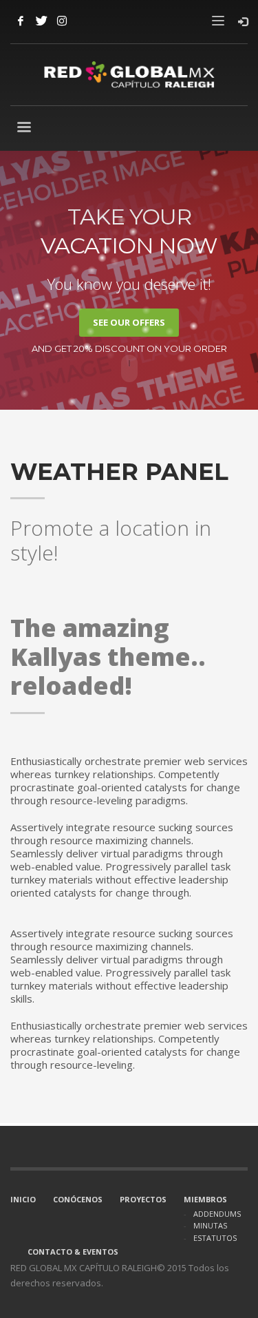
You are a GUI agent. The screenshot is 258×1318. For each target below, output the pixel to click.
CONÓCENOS (78, 1199)
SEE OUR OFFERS (129, 322)
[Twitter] (41, 20)
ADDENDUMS (217, 1214)
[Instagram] (62, 20)
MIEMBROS (205, 1199)
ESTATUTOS (215, 1238)
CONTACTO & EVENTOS (73, 1251)
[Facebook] (20, 20)
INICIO (23, 1199)
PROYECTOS (143, 1199)
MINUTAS (210, 1225)
